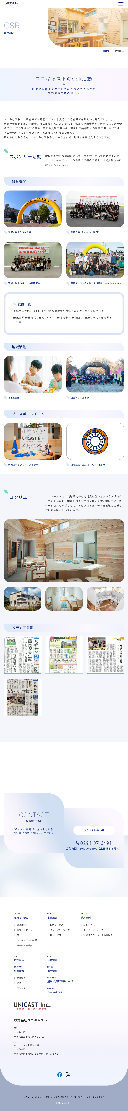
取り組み (19, 960)
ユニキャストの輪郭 (27, 940)
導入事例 (86, 917)
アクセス (21, 988)
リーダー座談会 (24, 945)
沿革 (19, 983)
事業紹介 (52, 917)
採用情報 (52, 971)
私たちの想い (21, 917)
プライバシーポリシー (33, 1097)
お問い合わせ (54, 992)
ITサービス (55, 935)
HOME (106, 51)
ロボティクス (56, 924)
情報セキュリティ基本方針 (57, 1097)
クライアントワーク (60, 929)
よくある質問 (98, 1097)
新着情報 (52, 960)
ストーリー (22, 935)
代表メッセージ (24, 929)
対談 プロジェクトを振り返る (98, 935)
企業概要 (21, 977)
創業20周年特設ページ (60, 981)
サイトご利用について (80, 1097)
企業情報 (19, 971)
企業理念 (21, 924)
